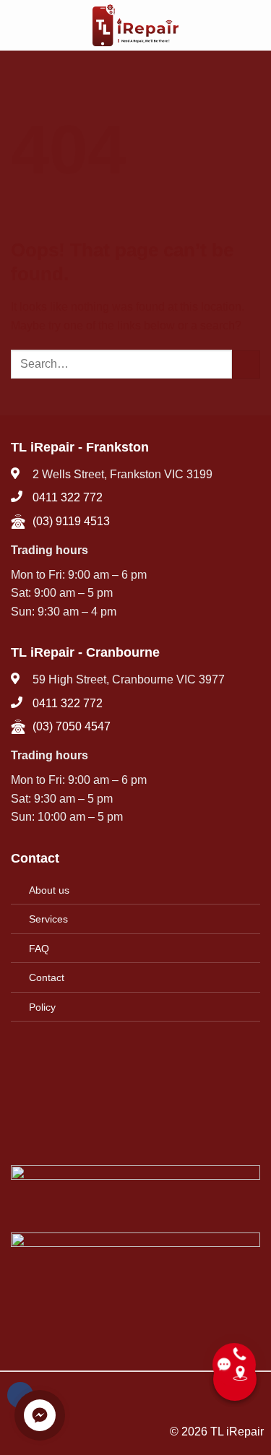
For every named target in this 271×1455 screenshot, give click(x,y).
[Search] (254, 25)
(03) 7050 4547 (72, 726)
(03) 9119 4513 (71, 521)
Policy (42, 1007)
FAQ (39, 948)
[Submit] (246, 364)
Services (48, 919)
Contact (46, 977)
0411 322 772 (68, 497)
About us (49, 890)
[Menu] (19, 25)
